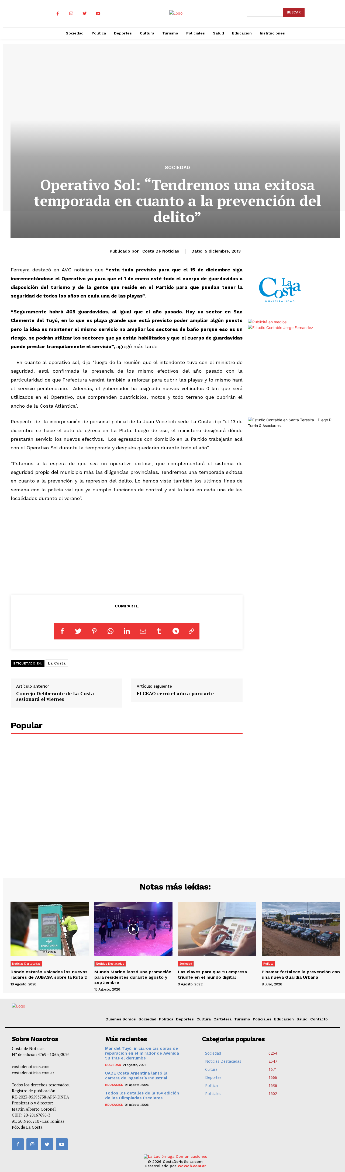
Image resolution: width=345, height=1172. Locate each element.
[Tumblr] (159, 631)
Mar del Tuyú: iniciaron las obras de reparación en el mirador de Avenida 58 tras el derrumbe (142, 1053)
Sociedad (177, 167)
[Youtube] (98, 13)
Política (268, 963)
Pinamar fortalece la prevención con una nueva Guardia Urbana (301, 974)
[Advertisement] (127, 547)
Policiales (262, 1019)
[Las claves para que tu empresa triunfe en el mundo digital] (217, 929)
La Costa (56, 663)
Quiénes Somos (120, 1019)
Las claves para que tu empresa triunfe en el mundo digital (212, 974)
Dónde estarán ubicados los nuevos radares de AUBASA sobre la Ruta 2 (49, 974)
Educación (284, 1019)
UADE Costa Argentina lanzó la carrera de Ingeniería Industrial (136, 1075)
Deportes (185, 1019)
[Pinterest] (94, 631)
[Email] (143, 631)
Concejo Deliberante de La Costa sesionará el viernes (55, 696)
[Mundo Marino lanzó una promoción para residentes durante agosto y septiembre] (133, 929)
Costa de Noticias (160, 251)
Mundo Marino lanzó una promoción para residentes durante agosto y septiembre (132, 977)
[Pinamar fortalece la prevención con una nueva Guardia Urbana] (301, 929)
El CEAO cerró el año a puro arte (175, 693)
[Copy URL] (191, 631)
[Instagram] (71, 13)
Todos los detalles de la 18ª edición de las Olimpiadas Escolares (142, 1095)
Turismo (242, 1019)
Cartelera (222, 1019)
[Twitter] (84, 13)
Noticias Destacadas (26, 963)
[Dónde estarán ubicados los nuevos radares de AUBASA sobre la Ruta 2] (50, 929)
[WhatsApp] (110, 631)
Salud (302, 1019)
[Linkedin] (127, 631)
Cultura (203, 1019)
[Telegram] (175, 631)
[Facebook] (57, 13)
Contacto (319, 1019)
